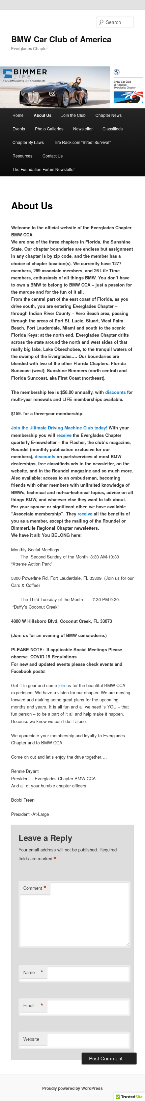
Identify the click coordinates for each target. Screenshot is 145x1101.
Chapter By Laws (28, 142)
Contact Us (52, 155)
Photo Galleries (49, 128)
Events (18, 128)
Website (31, 1039)
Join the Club (73, 115)
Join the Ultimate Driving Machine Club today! (59, 427)
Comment (35, 888)
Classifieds (113, 128)
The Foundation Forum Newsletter (43, 169)
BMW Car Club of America (61, 39)
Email (33, 1005)
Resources (22, 155)
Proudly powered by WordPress (72, 1088)
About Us (43, 115)
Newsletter (83, 128)
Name (33, 972)
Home (18, 115)
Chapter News (108, 115)
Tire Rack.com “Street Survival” (82, 142)
